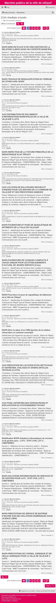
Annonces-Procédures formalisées (17, 103)
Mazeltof (15, 599)
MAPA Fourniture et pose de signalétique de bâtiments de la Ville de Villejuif (29, 288)
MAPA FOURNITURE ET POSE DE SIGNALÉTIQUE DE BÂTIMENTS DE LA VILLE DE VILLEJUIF (28, 217)
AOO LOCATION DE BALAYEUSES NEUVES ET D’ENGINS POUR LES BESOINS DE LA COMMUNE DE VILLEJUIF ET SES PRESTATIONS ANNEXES (28, 179)
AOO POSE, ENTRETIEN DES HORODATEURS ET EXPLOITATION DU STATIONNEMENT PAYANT (23, 395)
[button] (24, 28)
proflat (6, 599)
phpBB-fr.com (12, 597)
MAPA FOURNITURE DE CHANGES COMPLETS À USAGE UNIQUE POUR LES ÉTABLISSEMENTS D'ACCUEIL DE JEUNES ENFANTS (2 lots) (26, 252)
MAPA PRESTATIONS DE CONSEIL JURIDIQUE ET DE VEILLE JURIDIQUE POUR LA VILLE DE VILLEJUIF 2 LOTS (28, 546)
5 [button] (39, 28)
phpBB (13, 595)
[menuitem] (7, 7)
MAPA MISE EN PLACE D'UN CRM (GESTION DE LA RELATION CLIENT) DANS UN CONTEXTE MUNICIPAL (27, 39)
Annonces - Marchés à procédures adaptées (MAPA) (23, 35)
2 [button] (30, 28)
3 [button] (33, 28)
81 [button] (44, 28)
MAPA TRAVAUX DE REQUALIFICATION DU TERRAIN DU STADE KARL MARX (30, 72)
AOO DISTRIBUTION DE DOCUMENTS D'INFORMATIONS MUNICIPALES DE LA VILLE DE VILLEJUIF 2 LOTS (26, 106)
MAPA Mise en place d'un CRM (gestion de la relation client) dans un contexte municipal (25, 322)
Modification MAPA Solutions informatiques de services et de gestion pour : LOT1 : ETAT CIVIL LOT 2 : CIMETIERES (26, 430)
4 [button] (36, 28)
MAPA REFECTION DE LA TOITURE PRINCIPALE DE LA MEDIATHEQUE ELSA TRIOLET (26, 144)
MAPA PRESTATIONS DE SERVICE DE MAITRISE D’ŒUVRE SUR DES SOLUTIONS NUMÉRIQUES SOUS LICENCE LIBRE (27, 506)
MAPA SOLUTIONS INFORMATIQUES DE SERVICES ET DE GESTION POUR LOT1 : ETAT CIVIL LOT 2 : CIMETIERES (28, 468)
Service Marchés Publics (12, 32)
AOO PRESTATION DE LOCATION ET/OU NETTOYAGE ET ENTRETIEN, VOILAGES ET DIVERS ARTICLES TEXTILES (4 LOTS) (27, 357)
